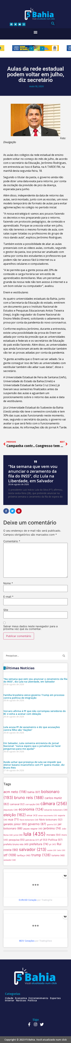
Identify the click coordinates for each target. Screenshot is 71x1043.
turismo (58, 855)
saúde (51, 850)
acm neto (15, 792)
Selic (61, 850)
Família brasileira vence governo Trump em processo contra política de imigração (33, 696)
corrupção (32, 804)
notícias (21, 1000)
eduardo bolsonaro (56, 810)
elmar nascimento (47, 816)
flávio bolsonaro (50, 819)
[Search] (64, 656)
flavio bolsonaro (29, 820)
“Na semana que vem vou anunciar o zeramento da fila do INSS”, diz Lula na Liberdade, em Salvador (32, 473)
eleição (14, 815)
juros (18, 835)
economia (31, 809)
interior (9, 1000)
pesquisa (17, 839)
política (32, 1000)
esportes (55, 998)
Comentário (11, 541)
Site (5, 610)
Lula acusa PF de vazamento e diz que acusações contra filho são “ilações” (31, 728)
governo (37, 824)
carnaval (17, 804)
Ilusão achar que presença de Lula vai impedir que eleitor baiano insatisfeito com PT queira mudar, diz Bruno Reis (34, 764)
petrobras (32, 840)
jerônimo (52, 828)
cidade (9, 998)
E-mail (8, 596)
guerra (52, 824)
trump (41, 855)
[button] (35, 32)
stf (9, 855)
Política (55, 839)
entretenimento (38, 998)
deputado (10, 810)
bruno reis (29, 797)
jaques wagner (33, 828)
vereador (9, 860)
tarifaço (24, 855)
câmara (53, 803)
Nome (8, 583)
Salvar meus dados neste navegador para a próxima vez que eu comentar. (30, 627)
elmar (32, 815)
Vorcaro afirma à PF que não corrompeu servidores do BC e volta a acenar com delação (34, 712)
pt (52, 844)
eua (13, 819)
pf (43, 839)
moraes (53, 834)
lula (34, 834)
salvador (32, 849)
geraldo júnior (15, 824)
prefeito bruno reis (16, 844)
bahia (33, 792)
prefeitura (38, 844)
